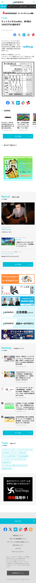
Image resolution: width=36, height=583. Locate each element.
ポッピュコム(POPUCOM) (8, 456)
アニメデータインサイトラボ (25, 449)
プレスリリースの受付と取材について (18, 542)
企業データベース (12, 6)
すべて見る (18, 136)
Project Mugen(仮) (23, 456)
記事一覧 (3, 6)
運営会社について (18, 535)
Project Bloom (6, 462)
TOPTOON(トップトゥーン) (9, 453)
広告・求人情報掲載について (18, 539)
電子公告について (18, 545)
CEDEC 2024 (22, 453)
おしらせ (18, 548)
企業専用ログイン (17, 573)
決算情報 (4, 18)
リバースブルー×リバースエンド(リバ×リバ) (13, 459)
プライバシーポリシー (18, 552)
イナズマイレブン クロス (8, 449)
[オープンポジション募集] (18, 13)
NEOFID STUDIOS (6, 468)
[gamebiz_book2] (18, 169)
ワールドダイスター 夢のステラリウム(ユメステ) (14, 465)
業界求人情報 (23, 6)
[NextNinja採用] (18, 489)
